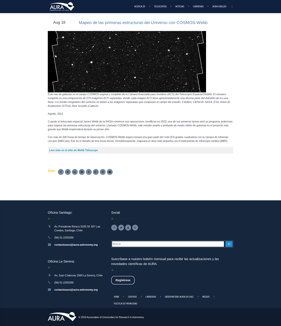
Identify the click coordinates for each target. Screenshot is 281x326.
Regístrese (122, 280)
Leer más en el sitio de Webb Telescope (73, 150)
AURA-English (219, 6)
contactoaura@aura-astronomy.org (76, 244)
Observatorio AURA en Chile (179, 296)
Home (116, 296)
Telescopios (160, 6)
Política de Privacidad (125, 303)
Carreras (198, 6)
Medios (206, 296)
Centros (132, 296)
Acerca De (139, 6)
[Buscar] (229, 244)
